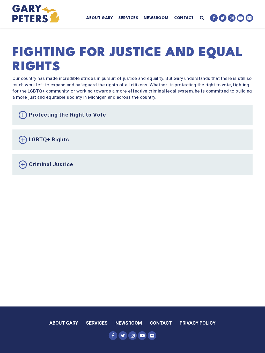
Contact (184, 18)
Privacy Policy (198, 323)
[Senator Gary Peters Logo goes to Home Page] (39, 14)
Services (128, 18)
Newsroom (156, 18)
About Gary (99, 18)
